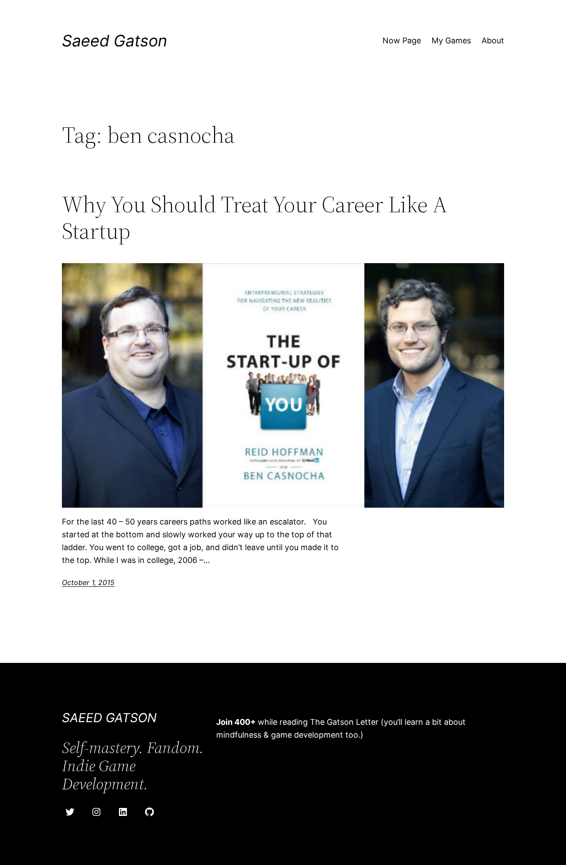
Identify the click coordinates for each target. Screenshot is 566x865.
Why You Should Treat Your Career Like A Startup (254, 217)
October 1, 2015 (88, 582)
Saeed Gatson (114, 40)
